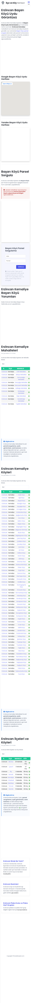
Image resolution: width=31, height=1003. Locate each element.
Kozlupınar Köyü (21, 616)
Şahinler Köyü (21, 639)
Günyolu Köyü (21, 590)
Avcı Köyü (21, 518)
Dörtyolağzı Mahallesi (21, 378)
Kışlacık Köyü (21, 610)
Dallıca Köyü (21, 553)
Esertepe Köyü (21, 576)
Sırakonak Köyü (21, 633)
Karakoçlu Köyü (21, 598)
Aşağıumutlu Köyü (21, 515)
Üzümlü (11, 789)
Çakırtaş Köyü (21, 538)
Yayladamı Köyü (21, 654)
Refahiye (11, 783)
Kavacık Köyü (21, 604)
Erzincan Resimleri (10, 884)
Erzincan (4, 372)
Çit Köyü (21, 550)
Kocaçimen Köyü (21, 613)
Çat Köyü (21, 547)
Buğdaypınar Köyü (21, 535)
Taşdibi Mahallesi (21, 404)
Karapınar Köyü (21, 601)
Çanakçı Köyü (21, 544)
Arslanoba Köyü (21, 512)
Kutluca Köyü (21, 622)
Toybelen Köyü (21, 645)
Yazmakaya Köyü (21, 657)
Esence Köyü (21, 573)
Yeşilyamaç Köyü (21, 659)
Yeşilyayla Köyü (21, 662)
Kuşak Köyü (21, 619)
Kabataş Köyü (21, 596)
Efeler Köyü (21, 567)
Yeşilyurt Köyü (21, 665)
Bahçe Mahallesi (21, 375)
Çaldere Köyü (21, 541)
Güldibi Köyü (21, 582)
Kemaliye (11, 777)
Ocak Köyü (21, 625)
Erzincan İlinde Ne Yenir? (13, 861)
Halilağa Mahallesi (21, 388)
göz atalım (14, 893)
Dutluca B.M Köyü (21, 565)
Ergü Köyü (21, 570)
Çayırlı (11, 767)
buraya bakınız (22, 910)
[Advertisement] (15, 57)
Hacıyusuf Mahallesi (21, 385)
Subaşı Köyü (21, 636)
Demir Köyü (21, 556)
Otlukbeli (11, 780)
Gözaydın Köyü (21, 579)
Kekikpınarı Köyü (21, 607)
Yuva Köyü (21, 674)
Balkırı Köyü (21, 521)
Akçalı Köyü (21, 501)
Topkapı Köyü (21, 642)
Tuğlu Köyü (21, 648)
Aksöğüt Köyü (21, 503)
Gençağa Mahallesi (21, 382)
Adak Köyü (21, 495)
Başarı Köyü (21, 524)
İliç (11, 772)
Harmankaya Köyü (21, 593)
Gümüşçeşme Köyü (21, 586)
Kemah (11, 774)
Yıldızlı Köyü (21, 668)
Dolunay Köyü (21, 562)
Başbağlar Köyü (21, 527)
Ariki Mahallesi (21, 372)
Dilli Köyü (21, 559)
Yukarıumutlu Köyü (21, 671)
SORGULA (21, 267)
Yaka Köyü (21, 651)
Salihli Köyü (21, 628)
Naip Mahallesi (21, 396)
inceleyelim (7, 874)
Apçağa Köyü (21, 506)
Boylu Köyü (21, 533)
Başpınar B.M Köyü (21, 530)
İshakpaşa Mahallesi (21, 392)
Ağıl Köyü (21, 498)
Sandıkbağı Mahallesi (21, 400)
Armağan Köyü (21, 509)
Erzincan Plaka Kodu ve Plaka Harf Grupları (15, 904)
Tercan (11, 786)
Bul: (3, 364)
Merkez (11, 762)
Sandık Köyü (21, 630)
